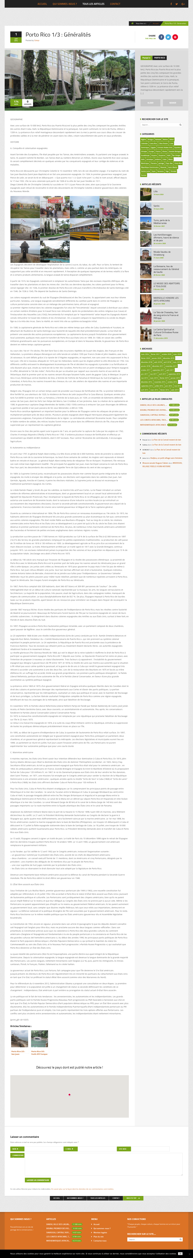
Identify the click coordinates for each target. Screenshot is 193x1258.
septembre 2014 (147, 386)
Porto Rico (159, 57)
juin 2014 (168, 386)
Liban (165, 159)
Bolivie (165, 139)
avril (16, 39)
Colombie (144, 143)
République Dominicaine (150, 167)
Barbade (158, 139)
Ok (180, 1254)
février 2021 (155, 354)
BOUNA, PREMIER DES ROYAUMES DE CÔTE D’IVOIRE (154, 410)
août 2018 (158, 362)
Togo (167, 171)
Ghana (164, 151)
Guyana (154, 155)
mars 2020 (177, 354)
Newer (172, 102)
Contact (115, 4)
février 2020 (145, 358)
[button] (69, 1094)
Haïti (168, 155)
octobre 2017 (146, 370)
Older (150, 102)
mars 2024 (145, 354)
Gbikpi (36, 40)
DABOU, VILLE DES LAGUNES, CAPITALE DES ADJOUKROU (154, 405)
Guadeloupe (145, 155)
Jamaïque (149, 159)
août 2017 (170, 370)
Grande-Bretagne (175, 151)
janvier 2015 (175, 378)
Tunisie (143, 175)
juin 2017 (144, 374)
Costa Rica (153, 143)
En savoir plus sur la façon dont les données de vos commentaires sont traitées (82, 1189)
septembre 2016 (174, 374)
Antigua (150, 139)
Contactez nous (100, 1240)
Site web (122, 1149)
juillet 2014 (159, 386)
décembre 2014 (146, 382)
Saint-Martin (172, 167)
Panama (154, 163)
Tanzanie (160, 171)
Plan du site (99, 1236)
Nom (14, 1149)
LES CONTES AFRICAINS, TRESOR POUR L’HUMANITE (154, 419)
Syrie (153, 171)
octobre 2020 (166, 354)
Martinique (145, 163)
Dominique (145, 147)
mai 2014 (177, 386)
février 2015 (164, 378)
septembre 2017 (158, 370)
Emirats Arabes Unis (165, 147)
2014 (16, 41)
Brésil (172, 139)
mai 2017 (153, 374)
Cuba (171, 143)
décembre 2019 (168, 358)
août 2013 (175, 390)
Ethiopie (144, 151)
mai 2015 (144, 378)
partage (161, 163)
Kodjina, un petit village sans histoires (166, 458)
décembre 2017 (157, 366)
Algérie (143, 139)
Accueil (42, 4)
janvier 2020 (156, 358)
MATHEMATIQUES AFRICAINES (153, 424)
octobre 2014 (172, 382)
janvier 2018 (145, 366)
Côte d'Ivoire (163, 143)
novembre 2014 (160, 382)
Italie (143, 159)
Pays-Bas (169, 163)
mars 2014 (154, 390)
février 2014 (164, 390)
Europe (151, 151)
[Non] (189, 1254)
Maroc (170, 159)
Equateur (177, 147)
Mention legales (100, 1232)
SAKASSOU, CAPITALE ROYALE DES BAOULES (154, 415)
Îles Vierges (176, 155)
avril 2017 (162, 374)
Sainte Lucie (145, 171)
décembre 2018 (146, 362)
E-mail (68, 1149)
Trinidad (173, 171)
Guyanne (162, 155)
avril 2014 (144, 390)
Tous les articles (93, 4)
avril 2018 (167, 362)
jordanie (158, 159)
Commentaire (18, 1155)
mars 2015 (154, 378)
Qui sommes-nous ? (65, 4)
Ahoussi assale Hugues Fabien (155, 463)
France (158, 151)
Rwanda (163, 167)
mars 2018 (177, 362)
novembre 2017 (171, 366)
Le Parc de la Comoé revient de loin (166, 439)
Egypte (153, 147)
